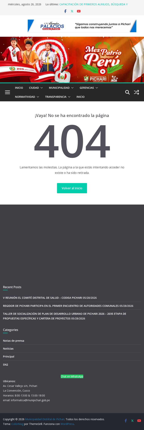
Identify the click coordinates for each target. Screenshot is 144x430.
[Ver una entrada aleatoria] (136, 92)
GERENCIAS (87, 87)
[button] (41, 87)
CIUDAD (34, 87)
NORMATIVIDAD (25, 97)
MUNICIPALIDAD (59, 87)
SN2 (5, 364)
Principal (8, 356)
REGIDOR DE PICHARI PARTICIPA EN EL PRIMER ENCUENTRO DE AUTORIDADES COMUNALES (61, 306)
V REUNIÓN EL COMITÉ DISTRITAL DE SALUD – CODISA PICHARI (42, 297)
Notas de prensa (13, 340)
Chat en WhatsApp (72, 376)
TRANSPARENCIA (55, 97)
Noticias (8, 348)
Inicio (19, 87)
